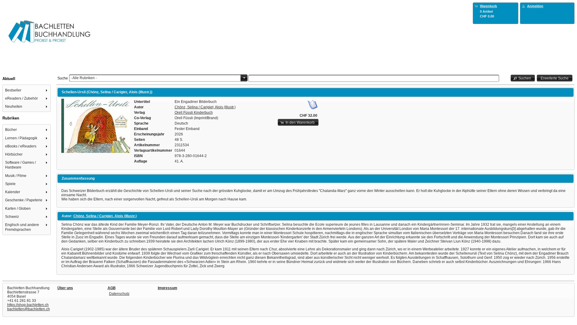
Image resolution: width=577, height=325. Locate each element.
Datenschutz (119, 294)
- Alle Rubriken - (84, 78)
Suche (62, 78)
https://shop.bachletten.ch (28, 305)
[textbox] (373, 78)
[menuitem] (27, 90)
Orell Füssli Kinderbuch (194, 112)
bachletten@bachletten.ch (28, 309)
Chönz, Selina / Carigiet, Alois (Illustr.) (205, 107)
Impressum (167, 288)
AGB (112, 288)
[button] (523, 78)
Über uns (65, 288)
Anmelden (535, 6)
